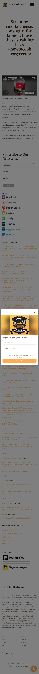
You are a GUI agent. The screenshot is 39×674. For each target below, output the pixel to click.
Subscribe (19, 361)
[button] (35, 312)
